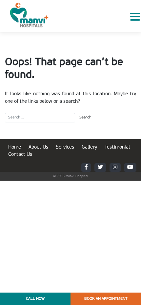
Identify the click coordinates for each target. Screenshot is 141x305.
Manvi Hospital (77, 176)
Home (14, 147)
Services (65, 147)
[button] (135, 17)
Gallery (89, 147)
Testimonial (117, 147)
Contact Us (20, 154)
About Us (38, 147)
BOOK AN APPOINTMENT (106, 299)
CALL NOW (35, 299)
